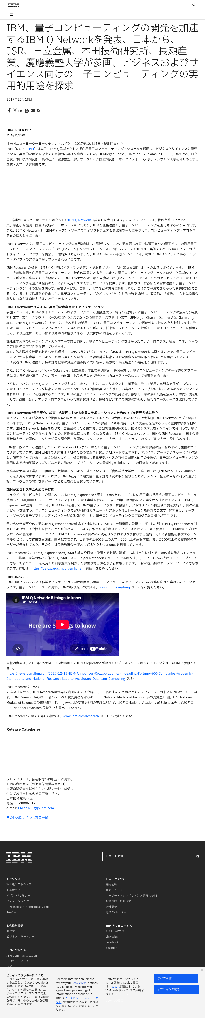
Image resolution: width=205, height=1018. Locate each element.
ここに (116, 987)
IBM (31, 149)
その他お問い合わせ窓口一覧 (27, 817)
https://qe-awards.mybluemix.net (57, 568)
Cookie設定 (79, 983)
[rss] (38, 110)
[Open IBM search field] (194, 5)
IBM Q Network (79, 220)
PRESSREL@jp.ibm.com (36, 808)
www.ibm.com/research (81, 716)
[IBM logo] (15, 5)
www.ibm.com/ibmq (114, 587)
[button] (202, 970)
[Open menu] (11, 14)
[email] (32, 110)
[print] (26, 110)
